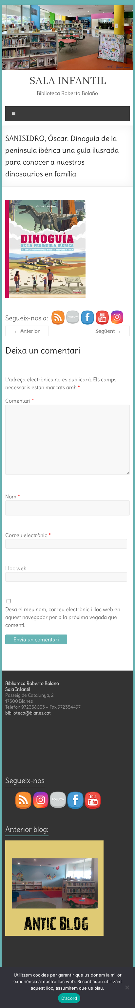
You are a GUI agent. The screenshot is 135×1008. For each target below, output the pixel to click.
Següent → (108, 331)
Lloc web (16, 568)
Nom (12, 496)
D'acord (69, 998)
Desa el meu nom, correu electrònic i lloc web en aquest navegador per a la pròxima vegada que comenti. (62, 617)
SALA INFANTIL (67, 81)
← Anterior (27, 331)
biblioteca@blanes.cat (28, 713)
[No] (127, 987)
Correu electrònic (28, 535)
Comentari (19, 400)
